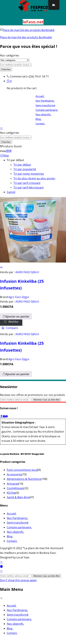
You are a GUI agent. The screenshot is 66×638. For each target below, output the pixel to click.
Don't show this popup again (18, 580)
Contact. (40, 123)
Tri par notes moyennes (29, 174)
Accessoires (14, 474)
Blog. (38, 119)
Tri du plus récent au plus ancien (34, 178)
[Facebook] (1, 416)
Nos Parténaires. (45, 100)
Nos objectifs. (43, 114)
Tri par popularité (25, 169)
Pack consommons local (22, 470)
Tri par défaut (22, 164)
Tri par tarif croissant (27, 183)
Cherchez (6, 69)
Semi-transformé (45, 105)
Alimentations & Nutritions (24, 479)
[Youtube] (4, 416)
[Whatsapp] (6, 416)
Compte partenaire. (47, 110)
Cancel (11, 192)
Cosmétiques (15, 488)
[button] (16, 316)
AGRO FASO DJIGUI (27, 272)
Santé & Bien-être (18, 497)
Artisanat (12, 483)
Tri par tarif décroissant (29, 187)
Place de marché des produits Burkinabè (26, 37)
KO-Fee (11, 493)
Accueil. (40, 96)
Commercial (18, 76)
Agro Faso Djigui (18, 297)
